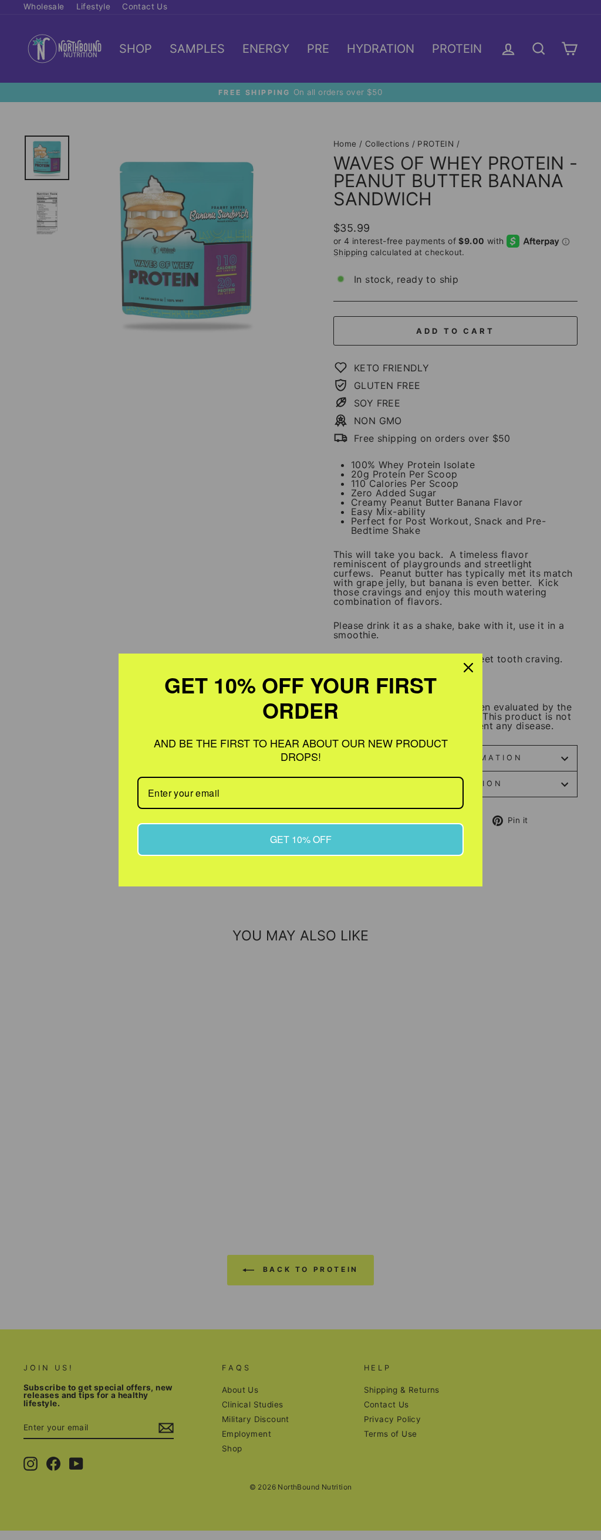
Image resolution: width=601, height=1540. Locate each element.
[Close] (468, 668)
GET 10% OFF (301, 839)
